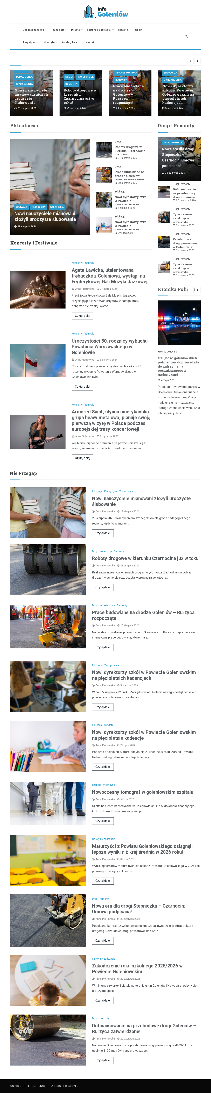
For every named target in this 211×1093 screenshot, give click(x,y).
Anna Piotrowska (84, 288)
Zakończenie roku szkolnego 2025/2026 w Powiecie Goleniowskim (137, 968)
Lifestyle (49, 42)
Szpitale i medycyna (103, 784)
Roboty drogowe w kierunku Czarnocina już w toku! (80, 96)
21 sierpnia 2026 (127, 158)
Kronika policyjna (167, 351)
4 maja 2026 (168, 380)
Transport (57, 29)
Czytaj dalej (82, 315)
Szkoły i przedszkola (103, 839)
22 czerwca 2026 (186, 200)
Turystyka (29, 42)
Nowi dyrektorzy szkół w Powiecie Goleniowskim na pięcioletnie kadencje (131, 228)
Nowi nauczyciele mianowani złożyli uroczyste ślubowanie (31, 96)
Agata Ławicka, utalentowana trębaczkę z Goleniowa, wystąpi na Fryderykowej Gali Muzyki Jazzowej (110, 276)
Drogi (69, 76)
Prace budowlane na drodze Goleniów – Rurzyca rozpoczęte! (128, 94)
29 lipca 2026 (125, 232)
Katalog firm (70, 42)
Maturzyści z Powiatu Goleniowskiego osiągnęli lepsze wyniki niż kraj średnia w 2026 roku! (142, 849)
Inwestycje (85, 76)
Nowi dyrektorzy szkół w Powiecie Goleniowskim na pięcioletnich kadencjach (178, 94)
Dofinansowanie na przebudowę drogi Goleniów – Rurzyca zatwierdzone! (185, 197)
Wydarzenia (24, 84)
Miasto (75, 29)
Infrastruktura (126, 72)
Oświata (109, 725)
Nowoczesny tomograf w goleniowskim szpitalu (142, 792)
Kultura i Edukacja (98, 29)
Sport (138, 29)
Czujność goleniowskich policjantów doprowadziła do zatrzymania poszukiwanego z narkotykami (178, 366)
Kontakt (91, 42)
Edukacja (170, 72)
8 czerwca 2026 (185, 225)
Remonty (71, 84)
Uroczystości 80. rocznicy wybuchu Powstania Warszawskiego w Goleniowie (110, 346)
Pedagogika (24, 76)
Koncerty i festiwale (83, 262)
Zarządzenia (173, 79)
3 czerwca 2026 (185, 275)
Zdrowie (123, 29)
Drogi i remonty (173, 142)
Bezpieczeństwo (33, 29)
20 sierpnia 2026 (127, 183)
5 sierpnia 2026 (126, 207)
